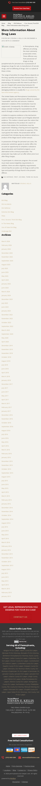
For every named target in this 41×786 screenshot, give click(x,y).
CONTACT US (20, 617)
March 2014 (6, 542)
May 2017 (5, 396)
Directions (11, 669)
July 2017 (5, 388)
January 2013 (6, 596)
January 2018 (6, 380)
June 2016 (5, 438)
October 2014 (6, 515)
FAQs (3, 216)
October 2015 (6, 469)
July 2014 (5, 527)
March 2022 (6, 330)
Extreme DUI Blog (8, 212)
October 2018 (6, 357)
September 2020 (7, 334)
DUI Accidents (6, 204)
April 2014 (5, 538)
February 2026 (7, 245)
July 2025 (5, 268)
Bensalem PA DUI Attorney (30, 653)
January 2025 (6, 284)
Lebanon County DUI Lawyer (18, 676)
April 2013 (5, 585)
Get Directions (20, 735)
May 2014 (5, 535)
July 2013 (5, 573)
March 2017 (6, 403)
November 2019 (7, 349)
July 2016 (5, 434)
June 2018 (5, 369)
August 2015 (6, 477)
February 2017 (7, 407)
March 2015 (6, 496)
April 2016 (5, 446)
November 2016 (7, 419)
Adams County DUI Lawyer (28, 650)
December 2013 (7, 554)
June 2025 (5, 272)
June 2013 (5, 577)
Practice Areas (29, 766)
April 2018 (5, 373)
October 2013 (6, 562)
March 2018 (6, 376)
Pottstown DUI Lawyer (16, 689)
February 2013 (7, 592)
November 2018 (7, 353)
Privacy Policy (32, 770)
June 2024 (5, 288)
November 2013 (7, 558)
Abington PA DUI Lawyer (11, 650)
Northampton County (23, 684)
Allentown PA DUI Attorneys (11, 653)
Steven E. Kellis (17, 38)
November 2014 (7, 511)
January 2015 (6, 504)
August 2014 (6, 523)
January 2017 (6, 411)
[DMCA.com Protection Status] (20, 642)
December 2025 (7, 253)
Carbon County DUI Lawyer (19, 658)
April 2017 (5, 400)
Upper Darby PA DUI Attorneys (17, 692)
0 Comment (15, 41)
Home (3, 23)
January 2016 (6, 457)
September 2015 (7, 473)
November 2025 (7, 257)
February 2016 (7, 454)
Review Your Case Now (21, 8)
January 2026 (6, 249)
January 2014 (6, 550)
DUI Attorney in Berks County (25, 669)
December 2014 (7, 508)
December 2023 (7, 299)
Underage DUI (6, 231)
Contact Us (22, 770)
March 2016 (6, 450)
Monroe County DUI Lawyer (19, 682)
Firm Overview (17, 766)
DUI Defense (18, 23)
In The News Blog (8, 223)
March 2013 (6, 589)
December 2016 (7, 415)
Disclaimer (16, 782)
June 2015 (5, 484)
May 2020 (5, 338)
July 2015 (5, 481)
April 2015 (5, 492)
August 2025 (6, 265)
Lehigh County (32, 676)
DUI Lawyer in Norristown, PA (29, 671)
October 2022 (6, 322)
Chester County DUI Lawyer (19, 661)
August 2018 (6, 361)
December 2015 (7, 461)
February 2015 (7, 500)
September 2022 (7, 326)
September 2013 (7, 565)
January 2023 (6, 311)
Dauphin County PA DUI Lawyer (13, 666)
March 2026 (6, 241)
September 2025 (7, 261)
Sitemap (25, 782)
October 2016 (6, 423)
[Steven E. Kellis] (23, 17)
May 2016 (5, 442)
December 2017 (7, 384)
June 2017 (5, 392)
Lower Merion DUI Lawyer (12, 679)
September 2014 (7, 519)
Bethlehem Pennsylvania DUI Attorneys (15, 656)
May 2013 (5, 581)
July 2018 (5, 365)
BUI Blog (4, 200)
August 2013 (6, 569)
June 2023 (5, 307)
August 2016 (6, 430)
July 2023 (5, 303)
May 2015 (5, 488)
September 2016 (7, 427)
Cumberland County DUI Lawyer (27, 663)
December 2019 (7, 346)
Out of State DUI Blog (9, 227)
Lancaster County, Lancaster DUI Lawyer (15, 674)
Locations (7, 770)
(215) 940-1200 (30, 2)
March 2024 (6, 292)
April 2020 (5, 342)
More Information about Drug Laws (18, 25)
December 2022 (7, 315)
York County (32, 692)
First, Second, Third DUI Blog (26, 177)
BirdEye (13, 778)
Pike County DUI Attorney (15, 687)
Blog (9, 23)
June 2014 (5, 531)
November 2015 (7, 465)
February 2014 (7, 546)
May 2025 (5, 276)
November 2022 (7, 318)
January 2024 (6, 295)
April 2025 (5, 280)
